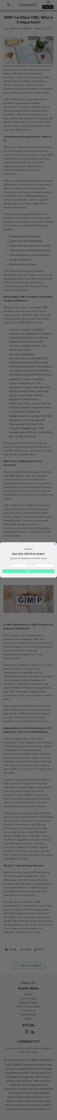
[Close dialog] (55, 544)
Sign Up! (28, 571)
